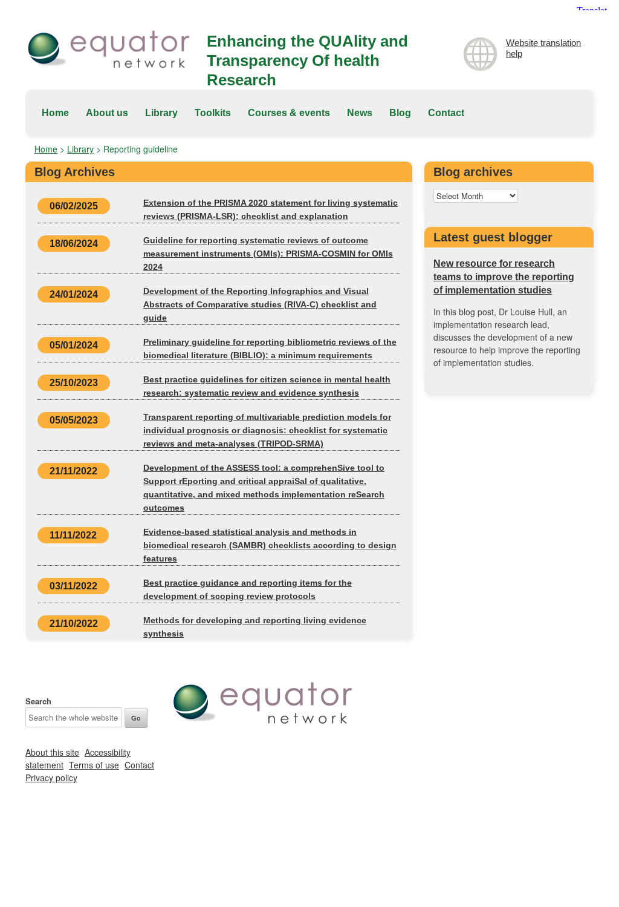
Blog (400, 113)
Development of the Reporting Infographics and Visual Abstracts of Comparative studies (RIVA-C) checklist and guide (260, 304)
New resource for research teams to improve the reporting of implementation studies (503, 276)
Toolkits (213, 113)
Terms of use (94, 765)
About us (107, 113)
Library (161, 113)
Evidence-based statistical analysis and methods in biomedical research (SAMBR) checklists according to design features (270, 545)
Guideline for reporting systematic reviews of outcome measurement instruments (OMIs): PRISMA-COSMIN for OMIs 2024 (268, 253)
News (359, 113)
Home (55, 113)
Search (38, 701)
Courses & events (289, 113)
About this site (52, 752)
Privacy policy (51, 777)
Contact (446, 113)
